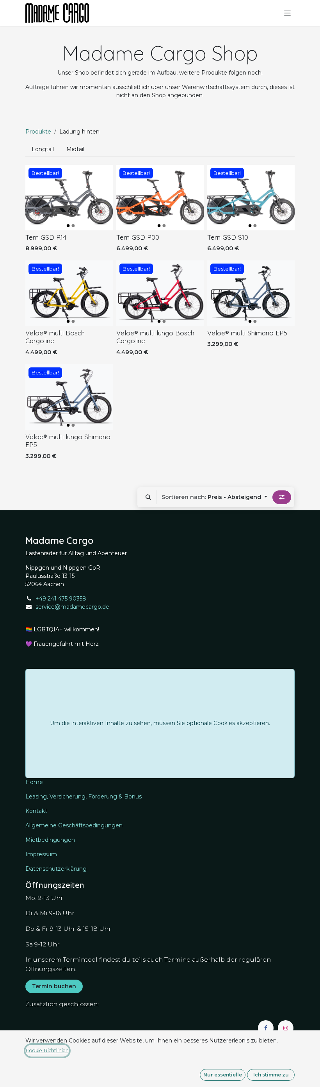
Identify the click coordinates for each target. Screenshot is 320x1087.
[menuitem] (42, 149)
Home (34, 782)
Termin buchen (54, 986)
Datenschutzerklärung (56, 868)
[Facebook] (266, 1028)
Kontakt (36, 810)
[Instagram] (285, 1028)
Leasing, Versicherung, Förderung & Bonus (83, 796)
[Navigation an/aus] (287, 12)
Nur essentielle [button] (222, 1075)
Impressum (41, 854)
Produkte (38, 131)
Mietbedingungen (50, 839)
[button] (148, 497)
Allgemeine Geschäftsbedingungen (74, 825)
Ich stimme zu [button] (271, 1075)
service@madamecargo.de (72, 606)
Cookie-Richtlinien (47, 1050)
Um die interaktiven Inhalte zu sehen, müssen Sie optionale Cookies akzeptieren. (160, 723)
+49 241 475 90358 (61, 598)
